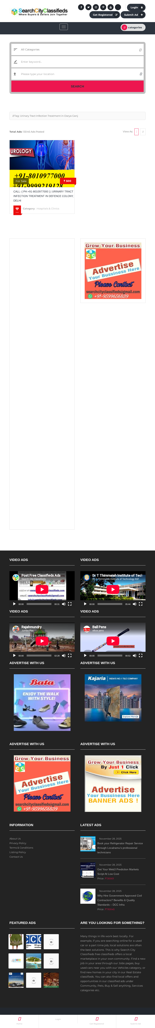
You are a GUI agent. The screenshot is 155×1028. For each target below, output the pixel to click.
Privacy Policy (17, 843)
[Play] (14, 604)
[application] (42, 589)
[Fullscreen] (70, 604)
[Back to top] (142, 1004)
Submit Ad (131, 14)
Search (77, 86)
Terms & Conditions (21, 847)
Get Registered (102, 14)
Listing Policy (17, 852)
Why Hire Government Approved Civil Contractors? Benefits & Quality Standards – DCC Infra (119, 900)
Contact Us (16, 856)
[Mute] (64, 604)
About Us (15, 838)
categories (135, 27)
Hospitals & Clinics (48, 208)
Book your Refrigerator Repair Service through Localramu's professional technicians (120, 848)
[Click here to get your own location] (141, 74)
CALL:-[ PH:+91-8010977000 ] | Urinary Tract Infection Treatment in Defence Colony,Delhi (43, 196)
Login (134, 7)
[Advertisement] (42, 266)
